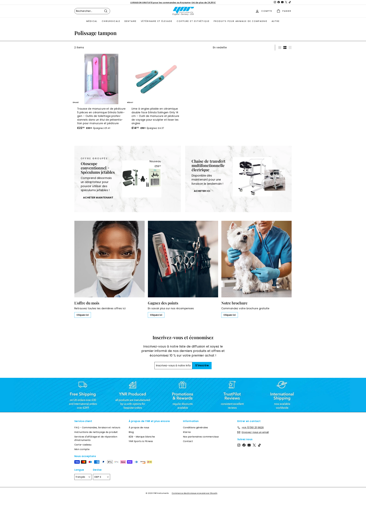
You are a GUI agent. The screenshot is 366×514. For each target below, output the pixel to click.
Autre (276, 21)
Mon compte (81, 449)
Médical (92, 21)
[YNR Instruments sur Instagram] (238, 445)
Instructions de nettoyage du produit (96, 432)
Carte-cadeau (82, 444)
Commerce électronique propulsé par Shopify (194, 493)
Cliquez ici (82, 314)
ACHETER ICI (202, 191)
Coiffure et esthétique (193, 21)
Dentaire (131, 21)
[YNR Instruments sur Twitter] (254, 445)
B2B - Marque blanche (142, 436)
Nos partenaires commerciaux (201, 436)
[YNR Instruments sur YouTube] (249, 445)
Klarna (187, 432)
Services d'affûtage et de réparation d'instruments (95, 438)
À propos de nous (139, 427)
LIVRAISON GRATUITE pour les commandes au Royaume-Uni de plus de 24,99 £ (173, 2)
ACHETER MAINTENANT (98, 197)
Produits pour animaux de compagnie (240, 21)
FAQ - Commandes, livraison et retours (97, 427)
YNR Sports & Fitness (141, 441)
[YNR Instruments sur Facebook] (243, 445)
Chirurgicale (111, 21)
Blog (131, 432)
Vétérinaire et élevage (156, 21)
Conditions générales (195, 427)
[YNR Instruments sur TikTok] (259, 445)
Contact (188, 441)
